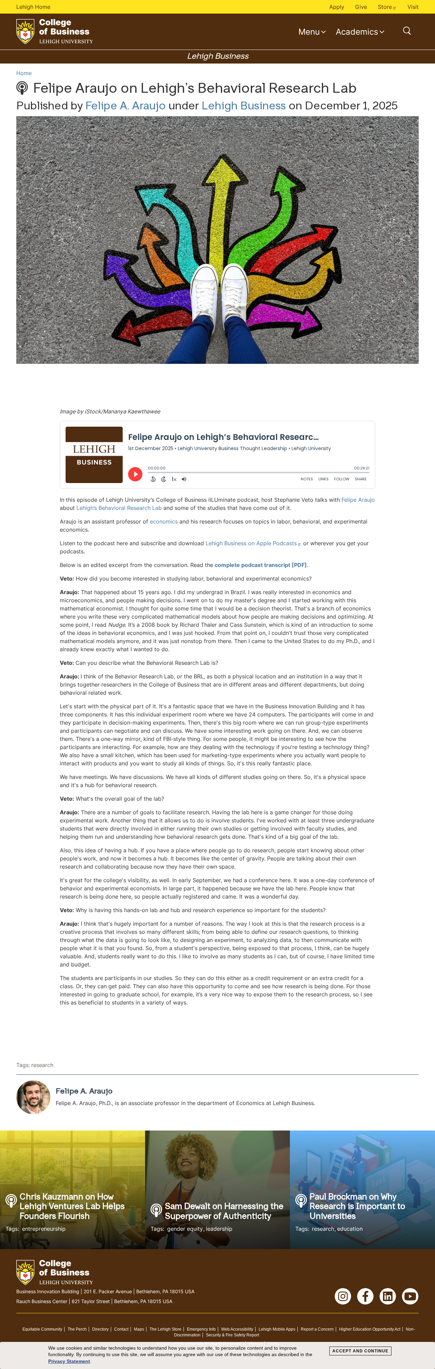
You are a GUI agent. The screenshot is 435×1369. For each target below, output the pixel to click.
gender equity (185, 1228)
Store (385, 7)
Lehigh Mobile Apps (277, 1329)
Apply (336, 7)
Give (361, 7)
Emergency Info (201, 1329)
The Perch (77, 1329)
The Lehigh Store (165, 1329)
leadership (219, 1228)
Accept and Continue (360, 1351)
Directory (100, 1329)
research (42, 1065)
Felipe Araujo (358, 499)
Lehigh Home (33, 7)
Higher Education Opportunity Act (369, 1329)
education (350, 1228)
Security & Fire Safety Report (232, 1335)
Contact (121, 1329)
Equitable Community (42, 1329)
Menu (309, 31)
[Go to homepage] (54, 31)
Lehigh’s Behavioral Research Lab (119, 508)
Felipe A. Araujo (125, 106)
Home (24, 73)
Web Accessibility (237, 1329)
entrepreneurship (44, 1228)
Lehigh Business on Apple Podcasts (251, 543)
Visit (413, 7)
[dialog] (217, 1355)
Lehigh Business (244, 106)
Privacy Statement (69, 1361)
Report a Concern (317, 1329)
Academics (357, 31)
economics (164, 521)
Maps (139, 1329)
